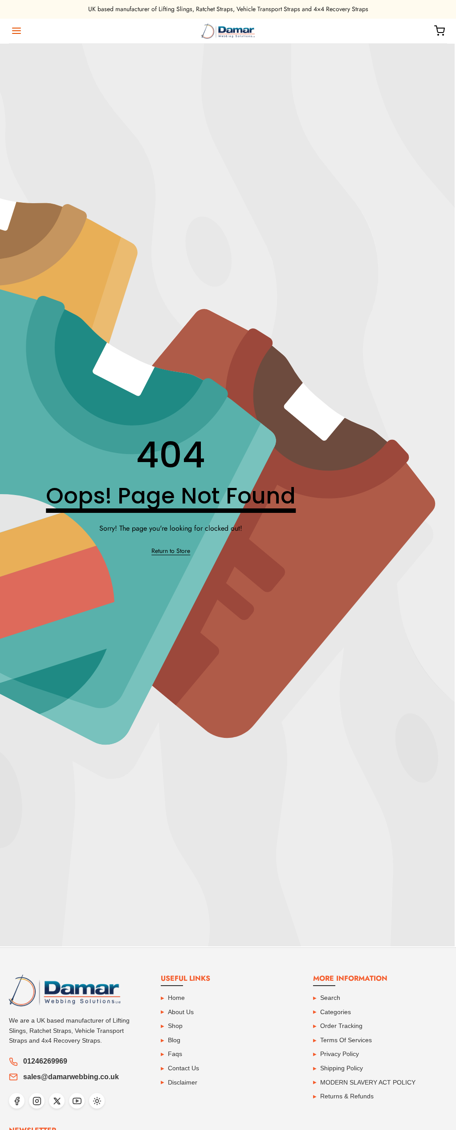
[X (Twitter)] (57, 1101)
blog (174, 1040)
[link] (170, 551)
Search (330, 997)
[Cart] (439, 30)
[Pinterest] (97, 1101)
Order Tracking (341, 1025)
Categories (335, 1011)
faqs (175, 1053)
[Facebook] (16, 1101)
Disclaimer (182, 1082)
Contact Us (183, 1068)
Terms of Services (346, 1040)
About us (181, 1011)
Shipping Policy (341, 1068)
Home (176, 997)
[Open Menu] (16, 30)
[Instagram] (37, 1101)
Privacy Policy (339, 1053)
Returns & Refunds (347, 1096)
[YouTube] (77, 1101)
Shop (175, 1025)
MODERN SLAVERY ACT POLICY (367, 1082)
